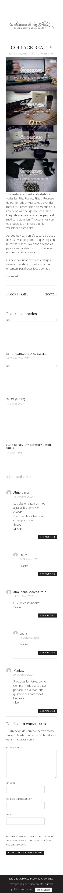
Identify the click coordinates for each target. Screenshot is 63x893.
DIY (32, 53)
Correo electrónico (19, 798)
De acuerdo (43, 889)
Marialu (18, 670)
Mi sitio (18, 528)
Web (8, 814)
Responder (47, 536)
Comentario (14, 747)
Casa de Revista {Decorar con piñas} (28, 446)
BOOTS (50, 294)
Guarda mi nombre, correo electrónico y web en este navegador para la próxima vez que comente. (30, 840)
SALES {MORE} (15, 399)
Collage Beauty (31, 47)
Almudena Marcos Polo (29, 592)
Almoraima (21, 492)
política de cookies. (22, 889)
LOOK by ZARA (18, 294)
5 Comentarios (46, 53)
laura (23, 555)
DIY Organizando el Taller (26, 353)
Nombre (11, 783)
